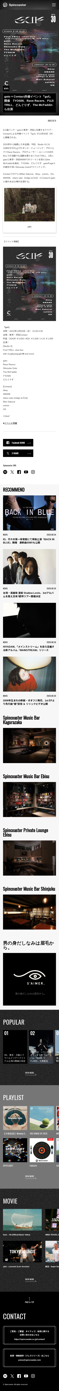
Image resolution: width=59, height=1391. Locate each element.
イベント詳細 (10, 423)
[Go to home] (14, 4)
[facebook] (19, 473)
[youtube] (26, 473)
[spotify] (5, 473)
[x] (12, 473)
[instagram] (33, 473)
